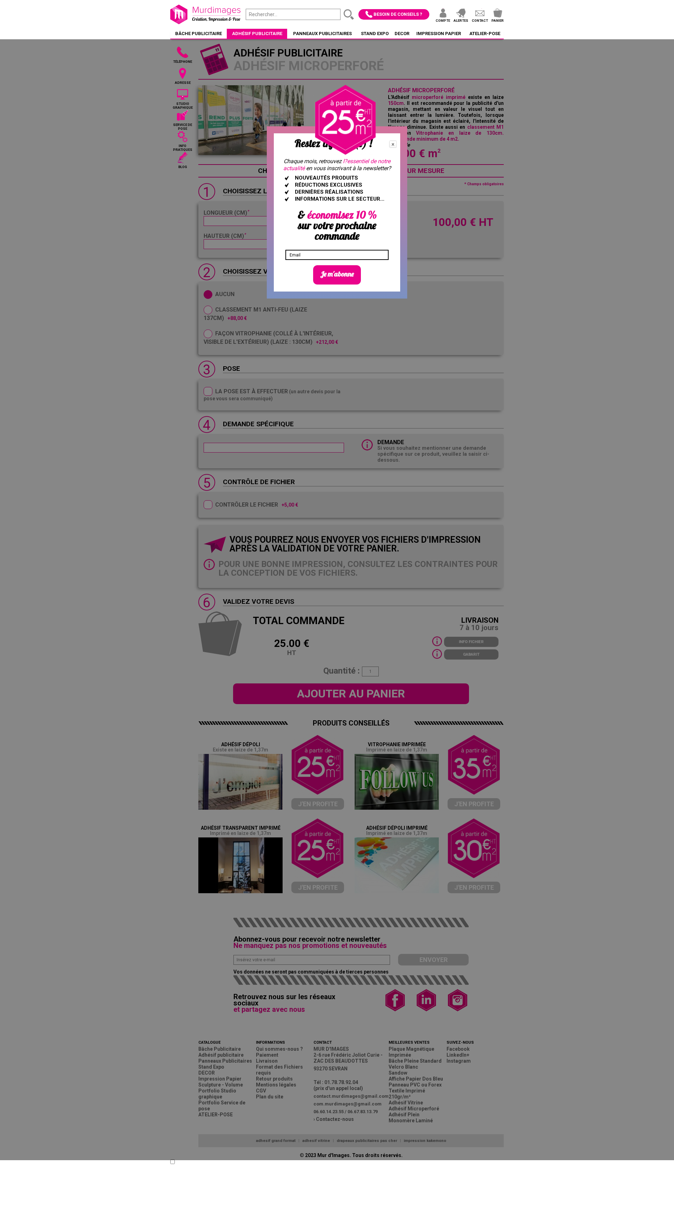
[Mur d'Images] (205, 14)
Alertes (461, 20)
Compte (443, 20)
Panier (497, 20)
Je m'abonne (337, 273)
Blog (182, 167)
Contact (480, 20)
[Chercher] (349, 14)
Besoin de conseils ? (398, 14)
